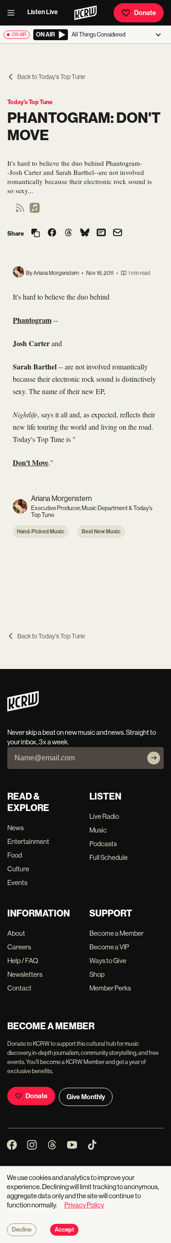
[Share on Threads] (68, 233)
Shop (96, 974)
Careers (19, 947)
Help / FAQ (22, 960)
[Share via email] (117, 233)
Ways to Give (107, 960)
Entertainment (28, 841)
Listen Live (42, 12)
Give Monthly (86, 1097)
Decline (21, 1229)
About (16, 933)
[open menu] (14, 13)
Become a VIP (109, 947)
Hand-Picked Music (40, 531)
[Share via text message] (101, 233)
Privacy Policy (84, 1205)
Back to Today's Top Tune (51, 76)
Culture (18, 869)
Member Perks (110, 988)
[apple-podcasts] (34, 210)
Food (14, 855)
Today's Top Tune (29, 102)
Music (98, 830)
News (15, 828)
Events (17, 882)
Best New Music (101, 531)
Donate (145, 13)
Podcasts (103, 844)
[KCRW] (23, 709)
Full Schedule (108, 857)
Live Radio (104, 816)
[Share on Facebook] (52, 233)
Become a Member (116, 933)
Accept (64, 1229)
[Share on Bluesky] (84, 233)
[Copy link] (35, 233)
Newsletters (24, 974)
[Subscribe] (153, 758)
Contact (19, 988)
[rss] (20, 210)
